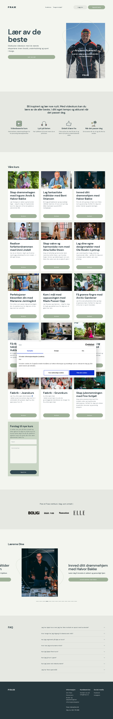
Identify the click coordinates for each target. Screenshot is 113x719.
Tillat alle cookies (81, 372)
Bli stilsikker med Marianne (80, 581)
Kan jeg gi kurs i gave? (48, 657)
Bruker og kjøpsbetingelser (71, 698)
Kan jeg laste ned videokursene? (52, 663)
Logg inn (80, 7)
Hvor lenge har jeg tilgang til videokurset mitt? (57, 633)
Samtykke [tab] (30, 351)
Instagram (97, 695)
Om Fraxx (69, 693)
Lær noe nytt (31, 57)
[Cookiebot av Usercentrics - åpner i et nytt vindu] (86, 345)
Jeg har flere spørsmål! (49, 670)
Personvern (69, 695)
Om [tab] (83, 351)
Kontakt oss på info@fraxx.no (85, 694)
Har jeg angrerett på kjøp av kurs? (53, 639)
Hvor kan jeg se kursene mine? (51, 645)
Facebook (97, 693)
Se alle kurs (48, 7)
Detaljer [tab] (56, 351)
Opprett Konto (96, 7)
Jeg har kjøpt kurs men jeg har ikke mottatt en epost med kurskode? (65, 627)
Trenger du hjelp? (57, 7)
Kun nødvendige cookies (56, 372)
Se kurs (23, 216)
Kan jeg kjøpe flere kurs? (49, 651)
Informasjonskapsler (71, 702)
